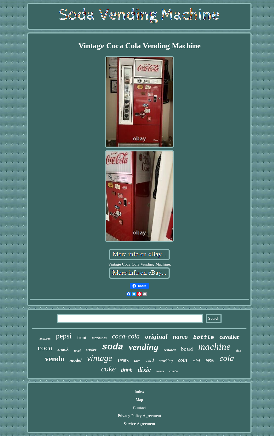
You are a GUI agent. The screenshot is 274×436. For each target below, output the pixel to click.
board (187, 349)
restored (170, 350)
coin (182, 360)
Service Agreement (139, 424)
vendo (54, 359)
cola (226, 358)
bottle (203, 337)
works (160, 371)
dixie (144, 369)
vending (143, 347)
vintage (99, 358)
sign (238, 350)
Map (139, 399)
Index (139, 391)
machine (214, 346)
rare (137, 361)
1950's (123, 360)
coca (45, 347)
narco (180, 336)
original (156, 336)
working (166, 361)
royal (77, 350)
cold (150, 360)
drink (126, 370)
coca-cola (126, 336)
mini (196, 361)
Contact (139, 407)
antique (45, 338)
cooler (91, 349)
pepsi (64, 336)
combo (173, 371)
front (81, 337)
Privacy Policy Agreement (139, 415)
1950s (209, 361)
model (76, 360)
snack (63, 349)
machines (99, 338)
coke (108, 368)
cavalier (229, 336)
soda (112, 347)
